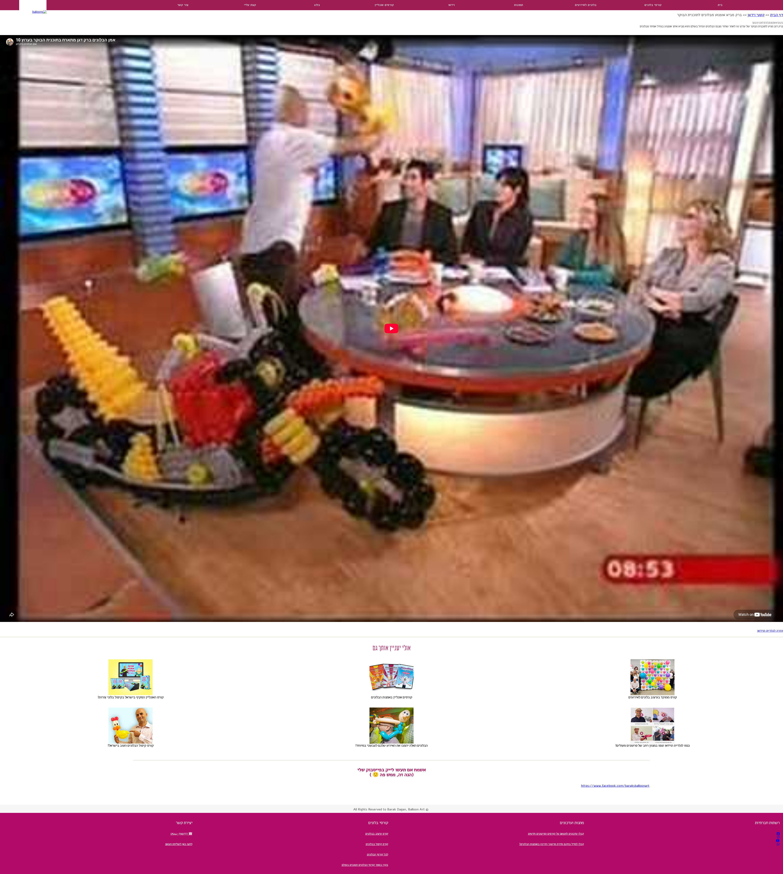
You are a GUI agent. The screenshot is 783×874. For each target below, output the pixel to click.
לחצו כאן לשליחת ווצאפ (178, 844)
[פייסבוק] (778, 834)
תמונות (518, 5)
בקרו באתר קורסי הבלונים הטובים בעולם (365, 865)
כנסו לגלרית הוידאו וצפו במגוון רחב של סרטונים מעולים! (652, 745)
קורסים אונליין (384, 5)
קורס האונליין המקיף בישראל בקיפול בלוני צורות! (131, 697)
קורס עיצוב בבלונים (376, 833)
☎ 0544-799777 (181, 833)
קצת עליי (250, 5)
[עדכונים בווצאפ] (778, 844)
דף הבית (776, 15)
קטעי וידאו (756, 15)
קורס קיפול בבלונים (377, 844)
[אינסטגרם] (778, 837)
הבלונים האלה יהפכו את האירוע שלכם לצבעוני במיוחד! (391, 745)
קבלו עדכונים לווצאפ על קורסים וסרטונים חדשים (556, 833)
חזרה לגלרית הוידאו (770, 630)
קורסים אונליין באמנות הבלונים (391, 697)
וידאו (451, 5)
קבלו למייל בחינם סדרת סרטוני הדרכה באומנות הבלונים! (551, 844)
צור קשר (182, 5)
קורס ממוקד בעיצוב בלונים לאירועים (652, 697)
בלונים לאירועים (585, 5)
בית (720, 5)
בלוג (317, 5)
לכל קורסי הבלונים (377, 854)
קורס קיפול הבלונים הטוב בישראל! (131, 745)
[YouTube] (778, 841)
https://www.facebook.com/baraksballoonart (615, 786)
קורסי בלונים (652, 5)
